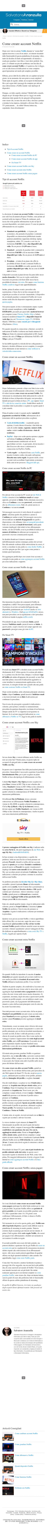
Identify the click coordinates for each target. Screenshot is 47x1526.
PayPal (9, 436)
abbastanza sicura (14, 505)
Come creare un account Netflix (18, 153)
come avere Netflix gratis (25, 1258)
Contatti (15, 1513)
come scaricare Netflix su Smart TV (17, 687)
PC (29, 400)
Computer (16, 20)
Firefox (26, 314)
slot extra (21, 282)
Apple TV (28, 319)
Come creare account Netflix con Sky (20, 166)
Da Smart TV (16, 162)
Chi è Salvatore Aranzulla (23, 1511)
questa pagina (7, 302)
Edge (32, 314)
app (32, 400)
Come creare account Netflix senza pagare (22, 173)
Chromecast (20, 319)
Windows (15, 612)
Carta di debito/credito (16, 422)
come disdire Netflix (34, 547)
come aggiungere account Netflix (32, 559)
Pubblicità (22, 1513)
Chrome (20, 314)
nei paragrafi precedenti (34, 522)
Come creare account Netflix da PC (24, 155)
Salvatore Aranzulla (9, 46)
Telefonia (24, 20)
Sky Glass (38, 881)
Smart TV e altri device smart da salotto (23, 401)
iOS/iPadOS (23, 852)
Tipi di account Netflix (15, 149)
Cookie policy (19, 1514)
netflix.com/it (28, 617)
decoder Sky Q (27, 881)
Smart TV (21, 316)
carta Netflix (35, 452)
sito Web (37, 849)
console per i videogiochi (31, 321)
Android (27, 609)
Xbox (15, 324)
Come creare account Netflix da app (24, 159)
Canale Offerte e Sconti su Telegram (23, 31)
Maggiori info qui (32, 462)
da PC (31, 629)
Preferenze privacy (30, 1514)
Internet (31, 20)
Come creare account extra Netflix (19, 170)
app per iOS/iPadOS (30, 612)
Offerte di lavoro (31, 1513)
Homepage (10, 1511)
